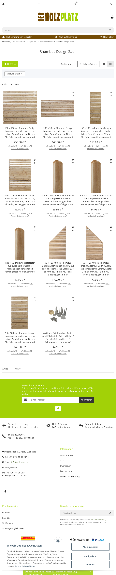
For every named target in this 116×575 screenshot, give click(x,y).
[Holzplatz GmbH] (58, 17)
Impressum (65, 466)
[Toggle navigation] (10, 17)
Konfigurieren (90, 556)
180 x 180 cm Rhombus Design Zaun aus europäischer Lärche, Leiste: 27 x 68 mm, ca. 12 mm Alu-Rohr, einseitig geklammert (20, 132)
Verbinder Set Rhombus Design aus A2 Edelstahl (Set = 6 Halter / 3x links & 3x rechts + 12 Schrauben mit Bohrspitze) (58, 337)
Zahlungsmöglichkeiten (13, 528)
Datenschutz (66, 471)
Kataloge (6, 518)
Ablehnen (90, 564)
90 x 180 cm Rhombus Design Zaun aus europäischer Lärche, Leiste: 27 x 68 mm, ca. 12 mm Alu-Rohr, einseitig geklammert (20, 337)
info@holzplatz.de (19, 462)
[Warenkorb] (112, 17)
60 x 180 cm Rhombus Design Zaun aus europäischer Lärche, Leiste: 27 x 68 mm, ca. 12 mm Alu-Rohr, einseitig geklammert (96, 132)
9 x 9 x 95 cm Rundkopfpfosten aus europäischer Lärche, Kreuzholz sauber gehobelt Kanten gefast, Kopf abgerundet (20, 267)
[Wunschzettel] (111, 4)
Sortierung (66, 64)
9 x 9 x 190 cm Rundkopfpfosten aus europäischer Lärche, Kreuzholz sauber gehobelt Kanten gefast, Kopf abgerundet (58, 200)
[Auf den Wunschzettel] (34, 95)
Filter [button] (10, 64)
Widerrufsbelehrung (70, 476)
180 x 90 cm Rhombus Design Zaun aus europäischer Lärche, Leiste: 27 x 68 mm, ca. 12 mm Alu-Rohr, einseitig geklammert (58, 132)
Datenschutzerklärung (71, 388)
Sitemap (6, 512)
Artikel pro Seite (87, 64)
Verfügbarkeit (13, 73)
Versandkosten (67, 455)
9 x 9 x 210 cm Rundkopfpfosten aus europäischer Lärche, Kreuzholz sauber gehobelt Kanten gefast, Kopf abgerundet (96, 200)
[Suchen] (111, 30)
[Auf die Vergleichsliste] (34, 92)
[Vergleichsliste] (75, 4)
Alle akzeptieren (90, 547)
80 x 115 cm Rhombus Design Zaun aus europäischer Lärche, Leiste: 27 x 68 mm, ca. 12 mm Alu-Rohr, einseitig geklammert (20, 200)
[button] (39, 4)
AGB (62, 460)
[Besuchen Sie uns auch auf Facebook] (58, 408)
